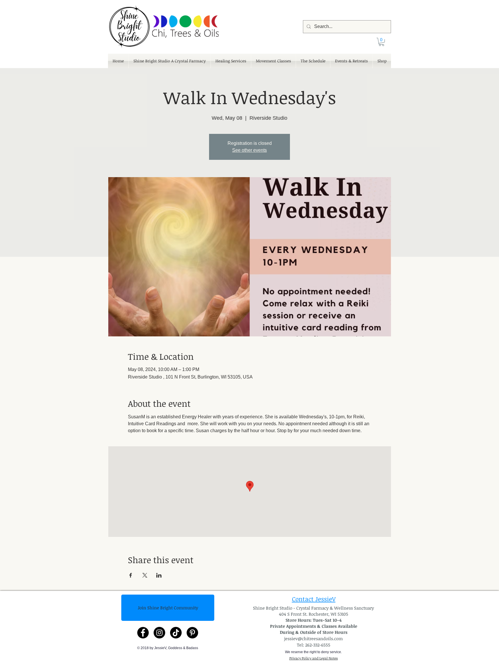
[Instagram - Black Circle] (159, 632)
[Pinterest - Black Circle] (192, 632)
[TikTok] (176, 632)
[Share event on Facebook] (130, 575)
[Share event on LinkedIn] (159, 575)
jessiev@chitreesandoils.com (313, 638)
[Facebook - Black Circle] (143, 632)
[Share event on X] (145, 575)
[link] (381, 42)
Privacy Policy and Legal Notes (313, 658)
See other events (249, 150)
